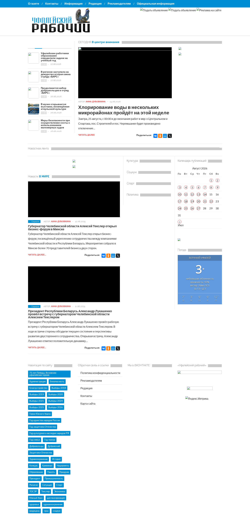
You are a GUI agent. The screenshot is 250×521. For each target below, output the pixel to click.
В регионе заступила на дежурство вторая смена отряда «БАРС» (56, 74)
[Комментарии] (58, 43)
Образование (36, 472)
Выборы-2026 (55, 407)
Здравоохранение (38, 459)
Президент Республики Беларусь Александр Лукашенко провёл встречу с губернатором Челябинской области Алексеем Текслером (70, 314)
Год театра (49, 439)
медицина (34, 510)
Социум (35, 221)
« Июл (179, 222)
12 (192, 194)
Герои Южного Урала (40, 413)
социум (56, 510)
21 (204, 201)
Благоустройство (38, 388)
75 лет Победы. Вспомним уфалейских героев (42, 373)
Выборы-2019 (36, 394)
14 (204, 194)
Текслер (45, 491)
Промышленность (54, 478)
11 (185, 194)
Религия (33, 485)
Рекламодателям (119, 3)
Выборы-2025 (36, 407)
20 (198, 201)
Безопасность (57, 381)
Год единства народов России (44, 420)
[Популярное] (48, 43)
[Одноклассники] (160, 136)
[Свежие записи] (38, 43)
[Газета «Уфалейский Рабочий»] (62, 33)
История (56, 459)
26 (192, 208)
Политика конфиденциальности (100, 372)
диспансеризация (56, 497)
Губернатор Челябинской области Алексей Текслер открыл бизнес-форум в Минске (72, 227)
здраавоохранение (52, 504)
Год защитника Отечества (42, 426)
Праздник (64, 472)
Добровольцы (36, 446)
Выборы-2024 (55, 400)
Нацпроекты (63, 465)
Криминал (47, 465)
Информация (73, 3)
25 (185, 208)
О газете (33, 3)
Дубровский (54, 446)
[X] (170, 136)
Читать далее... (37, 255)
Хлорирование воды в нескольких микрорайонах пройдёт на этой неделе (123, 109)
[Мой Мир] (165, 136)
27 (198, 208)
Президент (34, 478)
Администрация (37, 381)
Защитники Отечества (40, 452)
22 (211, 201)
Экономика (59, 491)
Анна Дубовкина (95, 101)
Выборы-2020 (55, 394)
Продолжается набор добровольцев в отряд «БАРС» (55, 90)
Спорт (59, 485)
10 (179, 194)
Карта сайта (87, 403)
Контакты (51, 3)
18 (185, 201)
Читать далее (86, 135)
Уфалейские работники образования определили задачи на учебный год (55, 57)
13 (198, 194)
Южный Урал (36, 497)
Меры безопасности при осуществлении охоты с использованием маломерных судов (55, 124)
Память (51, 472)
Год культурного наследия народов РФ (49, 433)
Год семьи (34, 439)
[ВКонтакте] (155, 136)
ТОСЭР (33, 491)
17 (179, 201)
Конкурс (33, 465)
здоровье (34, 504)
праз (46, 510)
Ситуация (47, 485)
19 (192, 201)
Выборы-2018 (59, 388)
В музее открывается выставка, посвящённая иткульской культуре (55, 106)
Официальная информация (155, 3)
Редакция (95, 3)
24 (179, 208)
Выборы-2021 (36, 400)
